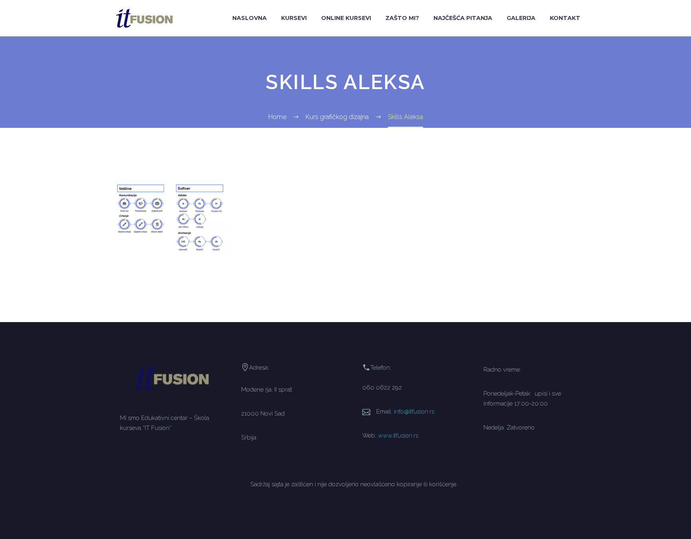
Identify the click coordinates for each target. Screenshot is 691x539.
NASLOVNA (249, 18)
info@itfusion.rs (414, 411)
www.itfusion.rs (398, 435)
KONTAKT (565, 18)
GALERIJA (521, 18)
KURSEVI (294, 18)
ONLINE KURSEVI (346, 18)
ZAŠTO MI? (402, 18)
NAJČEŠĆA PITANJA (462, 18)
